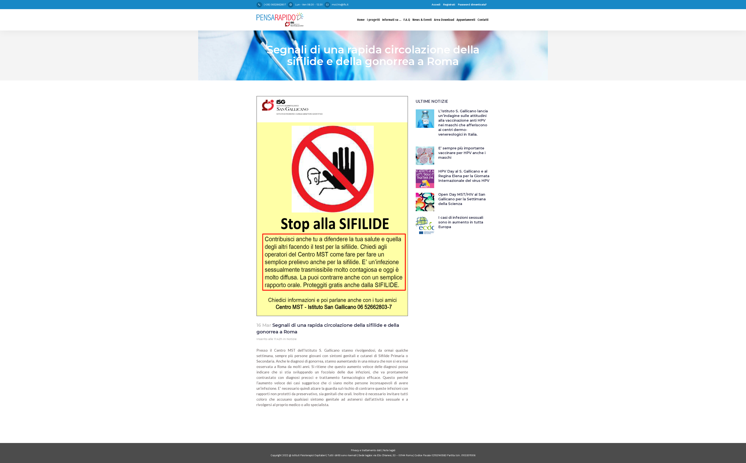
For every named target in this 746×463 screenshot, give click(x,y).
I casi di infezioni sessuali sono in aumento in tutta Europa (460, 222)
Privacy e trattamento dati (366, 450)
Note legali (389, 450)
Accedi (436, 4)
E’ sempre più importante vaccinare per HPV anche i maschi (461, 153)
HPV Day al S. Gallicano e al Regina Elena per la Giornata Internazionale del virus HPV (463, 176)
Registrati (449, 4)
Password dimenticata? (472, 4)
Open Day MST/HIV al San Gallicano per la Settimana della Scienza (462, 199)
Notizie (292, 339)
